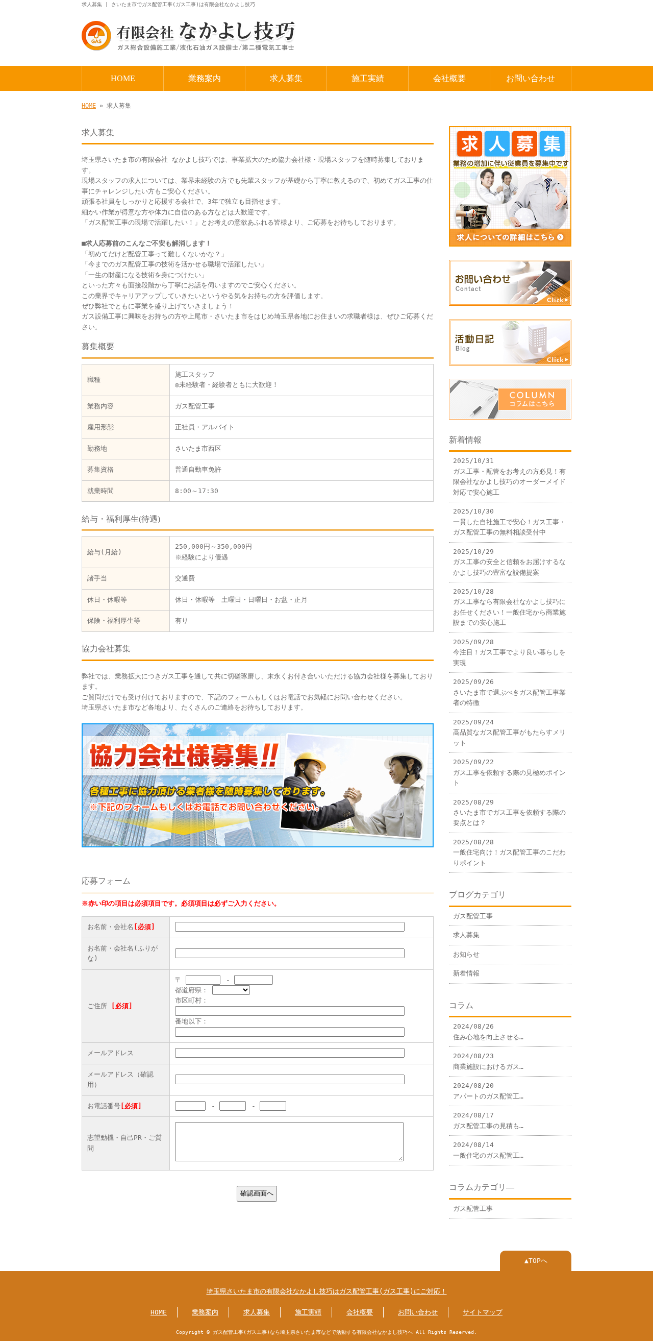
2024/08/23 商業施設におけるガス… (488, 1061)
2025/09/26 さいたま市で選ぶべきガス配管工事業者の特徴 (509, 692)
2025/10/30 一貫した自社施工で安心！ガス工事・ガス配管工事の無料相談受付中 (509, 521)
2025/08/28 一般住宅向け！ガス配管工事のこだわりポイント (509, 852)
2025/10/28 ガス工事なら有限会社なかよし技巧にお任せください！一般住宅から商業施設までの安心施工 (509, 607)
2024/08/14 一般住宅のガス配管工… (488, 1150)
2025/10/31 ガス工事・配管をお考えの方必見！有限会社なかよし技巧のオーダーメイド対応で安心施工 (509, 476)
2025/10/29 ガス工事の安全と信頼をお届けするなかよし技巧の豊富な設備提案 (509, 562)
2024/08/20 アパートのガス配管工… (488, 1091)
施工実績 (367, 78)
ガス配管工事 (473, 916)
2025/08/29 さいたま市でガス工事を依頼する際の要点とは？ (509, 812)
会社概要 (449, 78)
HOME (123, 78)
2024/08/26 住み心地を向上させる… (488, 1031)
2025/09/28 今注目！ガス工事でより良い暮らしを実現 (509, 652)
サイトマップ (483, 1312)
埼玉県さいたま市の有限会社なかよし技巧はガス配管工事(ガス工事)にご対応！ (327, 1291)
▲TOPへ (535, 1260)
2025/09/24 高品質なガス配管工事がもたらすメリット (509, 732)
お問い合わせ (530, 78)
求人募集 (286, 78)
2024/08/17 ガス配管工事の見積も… (488, 1120)
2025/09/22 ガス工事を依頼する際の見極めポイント (509, 772)
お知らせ (466, 954)
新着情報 (466, 973)
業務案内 (204, 78)
